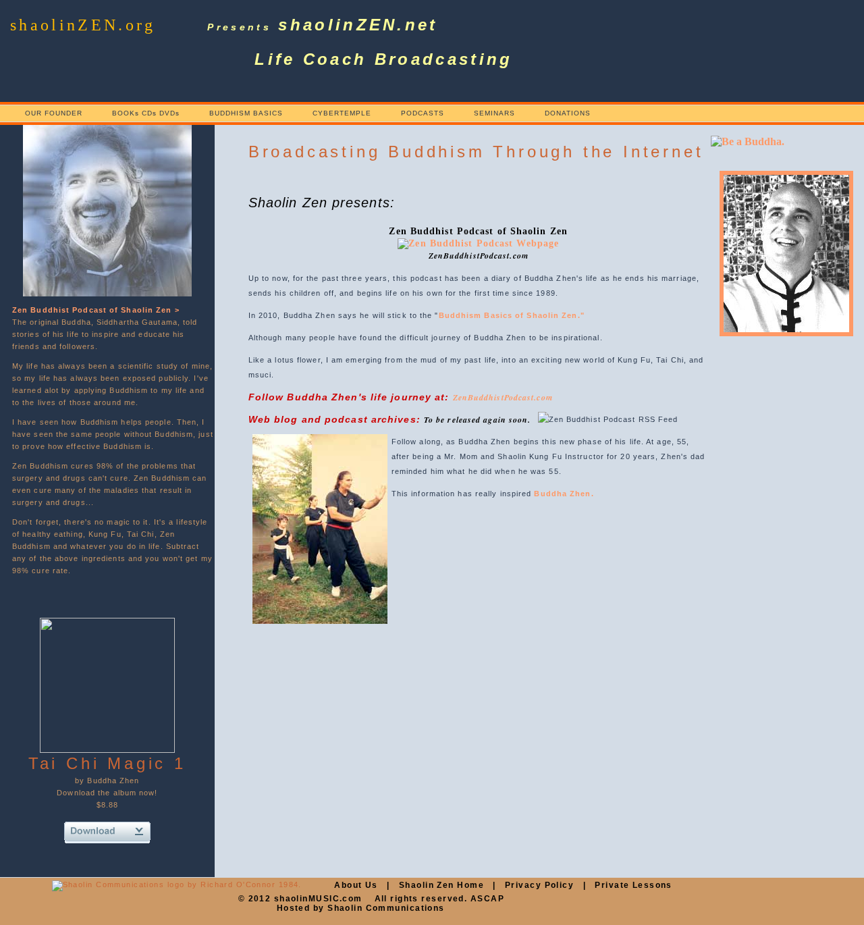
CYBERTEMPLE (342, 113)
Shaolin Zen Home (441, 885)
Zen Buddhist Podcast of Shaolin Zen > (96, 310)
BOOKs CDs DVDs (146, 113)
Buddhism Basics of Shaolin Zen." (512, 315)
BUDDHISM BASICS (246, 113)
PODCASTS (422, 113)
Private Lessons (633, 885)
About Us (356, 885)
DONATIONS (568, 113)
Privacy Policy (539, 885)
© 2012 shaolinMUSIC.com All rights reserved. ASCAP (371, 898)
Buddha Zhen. (563, 494)
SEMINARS (494, 113)
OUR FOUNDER (53, 113)
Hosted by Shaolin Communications (361, 908)
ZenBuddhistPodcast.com (503, 397)
